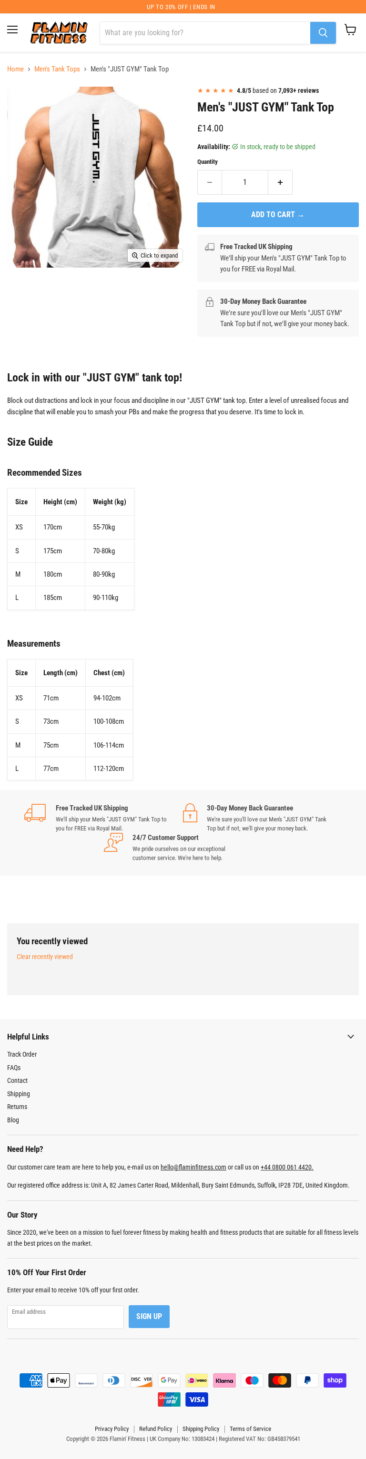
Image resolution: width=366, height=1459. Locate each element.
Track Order (22, 1054)
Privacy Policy (112, 1428)
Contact (17, 1080)
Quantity (207, 161)
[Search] (323, 33)
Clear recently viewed (45, 956)
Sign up (149, 1316)
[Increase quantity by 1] (280, 182)
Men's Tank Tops (57, 69)
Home (15, 69)
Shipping (18, 1094)
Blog (13, 1120)
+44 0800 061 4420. (287, 1167)
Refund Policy (155, 1428)
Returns (17, 1106)
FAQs (13, 1067)
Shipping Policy (201, 1428)
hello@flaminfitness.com (193, 1167)
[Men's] (21, 103)
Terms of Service (250, 1428)
